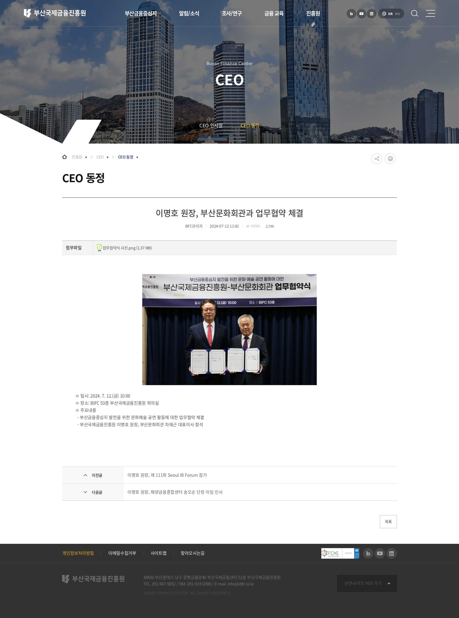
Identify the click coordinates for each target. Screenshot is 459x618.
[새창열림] (351, 13)
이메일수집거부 (122, 553)
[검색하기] (415, 13)
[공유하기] (376, 158)
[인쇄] (390, 158)
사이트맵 (159, 553)
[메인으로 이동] (64, 157)
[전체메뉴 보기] (430, 13)
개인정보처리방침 (78, 553)
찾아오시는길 (193, 553)
